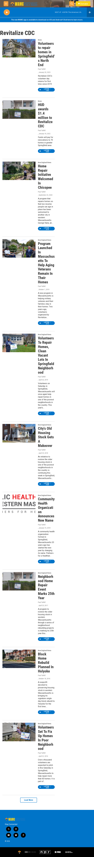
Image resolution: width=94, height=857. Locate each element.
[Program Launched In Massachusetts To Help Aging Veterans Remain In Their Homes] (18, 248)
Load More (28, 800)
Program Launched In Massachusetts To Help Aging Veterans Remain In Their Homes (46, 262)
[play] (7, 12)
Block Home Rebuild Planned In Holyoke (46, 662)
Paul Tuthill (41, 69)
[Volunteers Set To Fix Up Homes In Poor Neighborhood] (18, 732)
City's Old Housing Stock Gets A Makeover (46, 437)
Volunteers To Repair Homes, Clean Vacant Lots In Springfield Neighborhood (46, 355)
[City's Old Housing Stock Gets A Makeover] (18, 433)
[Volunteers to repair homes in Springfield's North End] (18, 48)
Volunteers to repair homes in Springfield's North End (46, 54)
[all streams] (90, 12)
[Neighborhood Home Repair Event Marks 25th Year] (18, 581)
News (40, 40)
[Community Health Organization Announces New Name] (18, 504)
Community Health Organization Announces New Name (46, 509)
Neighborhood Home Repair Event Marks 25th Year (46, 587)
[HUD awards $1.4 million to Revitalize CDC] (18, 109)
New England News (44, 162)
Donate (84, 3)
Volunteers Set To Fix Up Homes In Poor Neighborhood (46, 738)
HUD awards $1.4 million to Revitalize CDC (45, 115)
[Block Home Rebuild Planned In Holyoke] (18, 659)
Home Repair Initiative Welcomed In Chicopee (45, 177)
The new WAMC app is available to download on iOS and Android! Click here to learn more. (47, 20)
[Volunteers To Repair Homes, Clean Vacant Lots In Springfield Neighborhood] (18, 343)
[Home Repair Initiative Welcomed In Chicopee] (18, 171)
